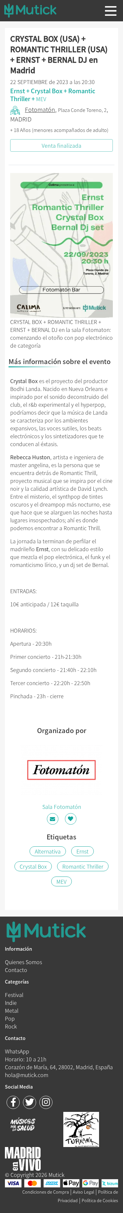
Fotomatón (40, 109)
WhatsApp (17, 1051)
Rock (11, 1026)
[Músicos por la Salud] (23, 1125)
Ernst (82, 851)
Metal (11, 1010)
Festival (14, 995)
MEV (41, 99)
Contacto (16, 970)
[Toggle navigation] (111, 11)
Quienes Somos (23, 962)
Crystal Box (33, 866)
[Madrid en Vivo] (81, 1129)
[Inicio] (35, 10)
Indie (11, 1003)
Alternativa (48, 851)
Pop (10, 1018)
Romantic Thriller (82, 866)
